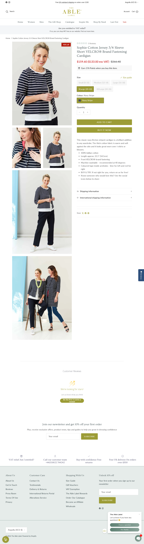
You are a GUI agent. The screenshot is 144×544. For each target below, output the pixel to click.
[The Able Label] (72, 11)
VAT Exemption (73, 489)
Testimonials (35, 485)
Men (41, 22)
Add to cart (104, 122)
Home (20, 22)
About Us (10, 480)
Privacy (9, 502)
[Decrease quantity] (79, 112)
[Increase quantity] (88, 112)
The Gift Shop (54, 22)
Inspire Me (84, 22)
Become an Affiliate (74, 502)
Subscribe (89, 436)
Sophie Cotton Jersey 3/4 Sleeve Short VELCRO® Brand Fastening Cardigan (41, 38)
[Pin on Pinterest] (88, 213)
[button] (138, 538)
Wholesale (70, 506)
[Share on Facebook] (85, 213)
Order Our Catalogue (75, 497)
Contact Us (34, 480)
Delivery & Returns (38, 489)
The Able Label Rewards (76, 493)
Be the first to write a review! (72, 401)
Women (31, 22)
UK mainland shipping (66, 2)
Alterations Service (38, 497)
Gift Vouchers (72, 485)
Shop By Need (99, 22)
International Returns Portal (42, 493)
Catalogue (69, 22)
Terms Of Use (12, 497)
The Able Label (16, 536)
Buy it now (104, 130)
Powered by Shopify (29, 536)
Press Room (11, 493)
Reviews (9, 489)
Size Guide (70, 480)
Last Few (114, 22)
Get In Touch (11, 485)
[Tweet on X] (83, 213)
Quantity (81, 107)
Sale (124, 22)
